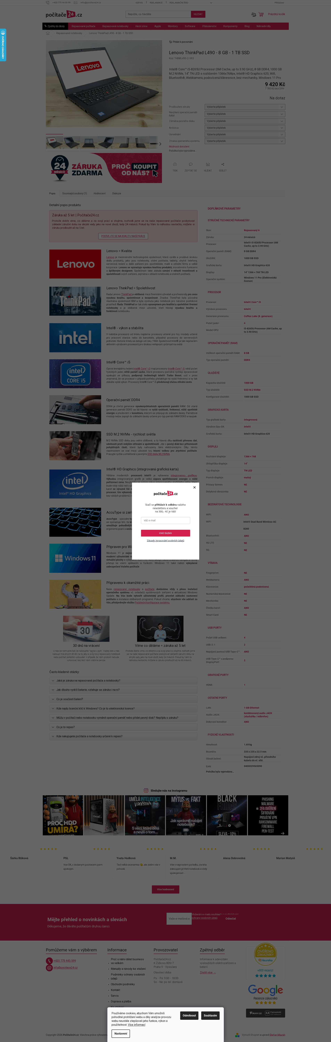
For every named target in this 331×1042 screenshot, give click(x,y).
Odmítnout (189, 1015)
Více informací (136, 1024)
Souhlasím (210, 1015)
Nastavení (121, 1033)
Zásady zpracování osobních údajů (165, 540)
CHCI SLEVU (165, 533)
